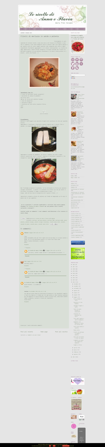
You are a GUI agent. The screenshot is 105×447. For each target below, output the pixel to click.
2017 (74, 275)
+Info (54, 445)
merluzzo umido (59, 220)
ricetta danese (74, 215)
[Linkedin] (77, 65)
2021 (74, 266)
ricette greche (74, 230)
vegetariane (74, 207)
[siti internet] (78, 244)
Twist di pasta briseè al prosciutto (77, 310)
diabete (73, 187)
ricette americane (75, 225)
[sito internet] (78, 258)
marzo (75, 349)
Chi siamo (30, 28)
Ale (25, 261)
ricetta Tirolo (74, 213)
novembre (76, 286)
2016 (74, 277)
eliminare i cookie (65, 445)
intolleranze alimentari (77, 197)
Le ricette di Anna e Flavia (35, 250)
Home (22, 28)
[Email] (73, 61)
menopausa (73, 204)
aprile (76, 347)
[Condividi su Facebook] (55, 224)
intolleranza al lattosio (77, 189)
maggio (76, 297)
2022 (74, 264)
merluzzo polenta (42, 220)
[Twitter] (73, 65)
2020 (74, 269)
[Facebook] (73, 69)
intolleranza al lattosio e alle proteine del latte (77, 193)
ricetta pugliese (75, 221)
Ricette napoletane (49, 28)
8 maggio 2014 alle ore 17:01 (34, 261)
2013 (74, 357)
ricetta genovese (75, 217)
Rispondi (26, 244)
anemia (72, 183)
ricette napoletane (76, 235)
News (74, 28)
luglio (76, 292)
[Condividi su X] (54, 224)
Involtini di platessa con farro (77, 315)
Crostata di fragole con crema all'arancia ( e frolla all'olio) (77, 37)
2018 (74, 273)
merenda (73, 205)
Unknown (26, 232)
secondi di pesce (25, 224)
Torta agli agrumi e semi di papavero (79, 319)
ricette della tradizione (77, 227)
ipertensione (74, 202)
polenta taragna (30, 222)
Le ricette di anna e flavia (35, 206)
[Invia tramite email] (51, 224)
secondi (63, 222)
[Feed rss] (77, 69)
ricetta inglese (75, 219)
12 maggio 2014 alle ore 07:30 (53, 250)
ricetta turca (74, 223)
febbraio (76, 352)
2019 (74, 271)
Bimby (72, 175)
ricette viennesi (75, 237)
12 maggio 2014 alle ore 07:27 (49, 282)
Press (68, 28)
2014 (74, 282)
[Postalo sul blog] (52, 224)
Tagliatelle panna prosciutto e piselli (80, 158)
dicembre (76, 284)
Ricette (38, 28)
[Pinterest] (77, 61)
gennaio (76, 354)
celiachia (73, 185)
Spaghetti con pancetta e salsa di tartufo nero (78, 323)
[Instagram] (81, 61)
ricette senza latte (55, 222)
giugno (76, 294)
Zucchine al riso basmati (78, 303)
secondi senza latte (43, 224)
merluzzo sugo (51, 220)
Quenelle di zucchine (80, 142)
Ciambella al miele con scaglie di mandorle (78, 341)
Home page (44, 332)
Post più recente (27, 332)
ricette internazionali (77, 232)
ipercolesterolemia (76, 200)
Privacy (81, 28)
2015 (74, 280)
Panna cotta (77, 330)
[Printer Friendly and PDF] (23, 219)
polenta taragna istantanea (42, 222)
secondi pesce (33, 224)
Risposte (28, 247)
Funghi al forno (78, 345)
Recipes (61, 28)
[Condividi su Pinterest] (57, 224)
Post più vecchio (61, 332)
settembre (76, 288)
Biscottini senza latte (80, 112)
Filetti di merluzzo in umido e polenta (79, 333)
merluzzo (34, 220)
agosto (76, 290)
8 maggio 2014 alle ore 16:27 (36, 232)
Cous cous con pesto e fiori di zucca (79, 337)
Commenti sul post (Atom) (34, 335)
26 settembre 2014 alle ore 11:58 (37, 291)
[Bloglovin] (81, 65)
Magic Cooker (74, 177)
